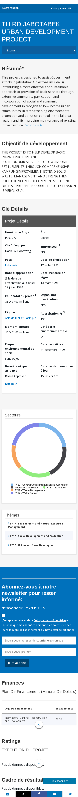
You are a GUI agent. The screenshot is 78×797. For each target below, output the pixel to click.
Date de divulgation (55, 260)
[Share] (39, 793)
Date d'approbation (19, 273)
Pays (8, 260)
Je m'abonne (17, 663)
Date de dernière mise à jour (57, 368)
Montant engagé (17, 327)
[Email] (8, 794)
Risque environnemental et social (19, 348)
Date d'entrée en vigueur (53, 275)
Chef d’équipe (15, 245)
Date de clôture (52, 344)
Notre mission (10, 8)
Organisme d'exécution (49, 297)
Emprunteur (50, 245)
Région (10, 312)
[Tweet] (23, 793)
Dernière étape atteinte (16, 368)
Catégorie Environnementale (54, 329)
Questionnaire (60, 781)
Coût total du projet (20, 295)
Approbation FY (53, 312)
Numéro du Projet (18, 232)
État (44, 232)
